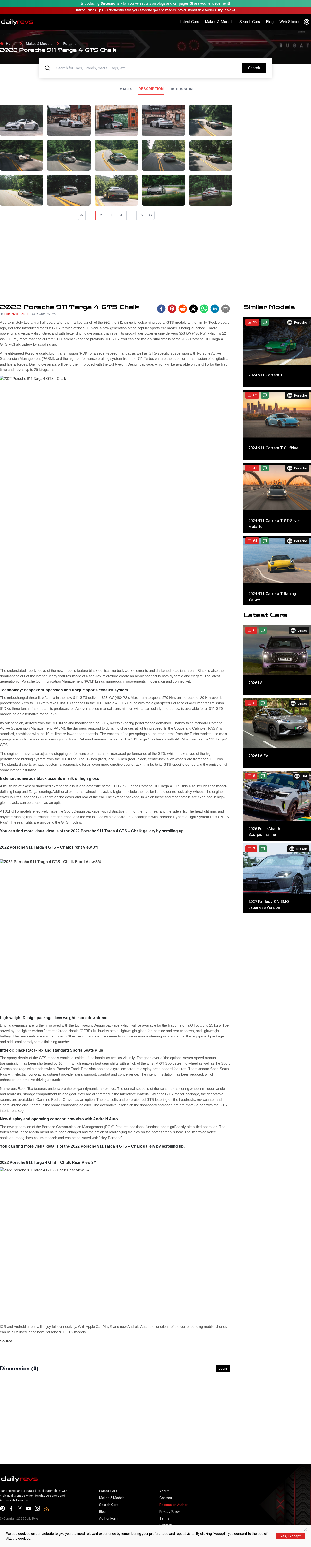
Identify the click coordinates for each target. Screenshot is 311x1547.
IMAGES (125, 89)
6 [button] (142, 215)
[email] (225, 308)
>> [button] (150, 215)
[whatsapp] (204, 308)
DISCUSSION (181, 89)
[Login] (306, 21)
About (164, 1491)
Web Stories (289, 21)
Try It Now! (226, 10)
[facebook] (161, 308)
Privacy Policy (169, 1511)
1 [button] (91, 215)
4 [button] (121, 215)
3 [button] (111, 215)
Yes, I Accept (290, 1536)
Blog (270, 21)
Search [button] (257, 67)
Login (223, 1368)
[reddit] (182, 308)
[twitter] (193, 308)
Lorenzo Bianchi (17, 314)
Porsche (69, 44)
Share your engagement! (210, 3)
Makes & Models (219, 21)
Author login (108, 1518)
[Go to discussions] (265, 322)
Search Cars (249, 21)
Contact (165, 1498)
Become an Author (173, 1505)
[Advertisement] (273, 135)
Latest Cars (189, 21)
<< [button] (81, 215)
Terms (164, 1518)
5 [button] (131, 215)
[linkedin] (214, 308)
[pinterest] (172, 308)
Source (6, 1341)
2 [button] (101, 215)
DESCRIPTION (151, 89)
